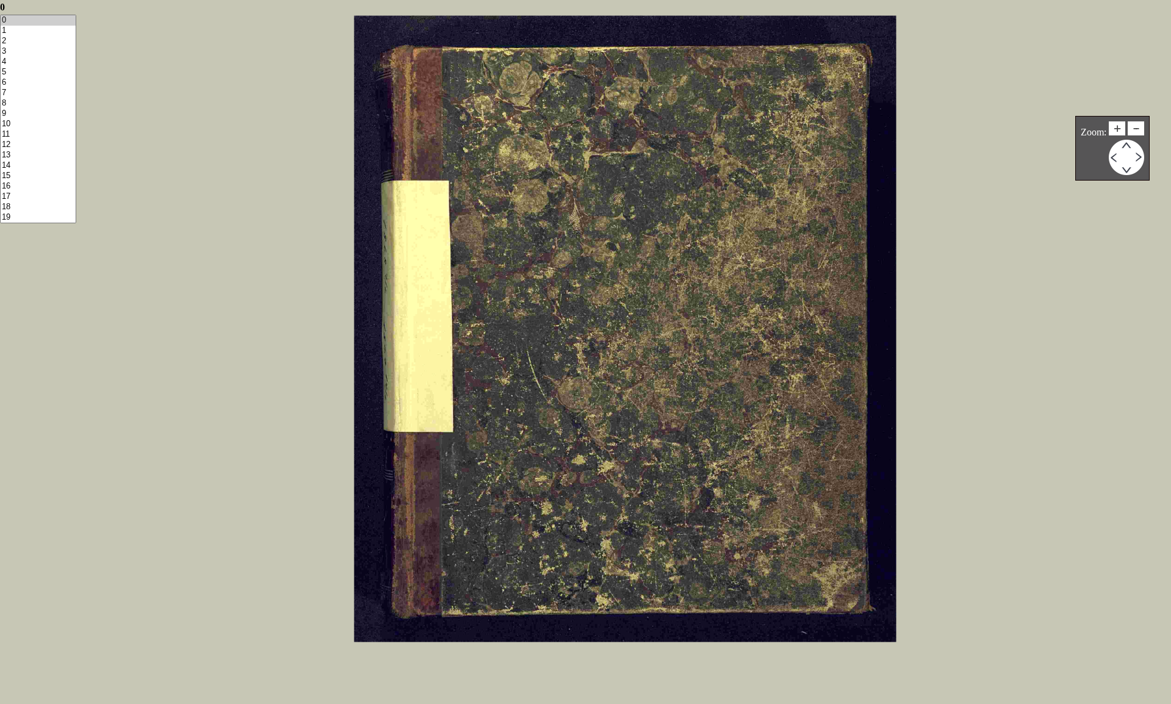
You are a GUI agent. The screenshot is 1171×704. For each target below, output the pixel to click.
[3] (38, 51)
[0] (38, 20)
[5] (38, 72)
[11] (38, 134)
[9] (38, 114)
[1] (38, 31)
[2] (38, 41)
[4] (38, 62)
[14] (38, 165)
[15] (38, 176)
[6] (38, 82)
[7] (38, 93)
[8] (38, 103)
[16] (38, 186)
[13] (38, 155)
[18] (38, 207)
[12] (38, 145)
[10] (38, 124)
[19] (38, 217)
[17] (38, 197)
